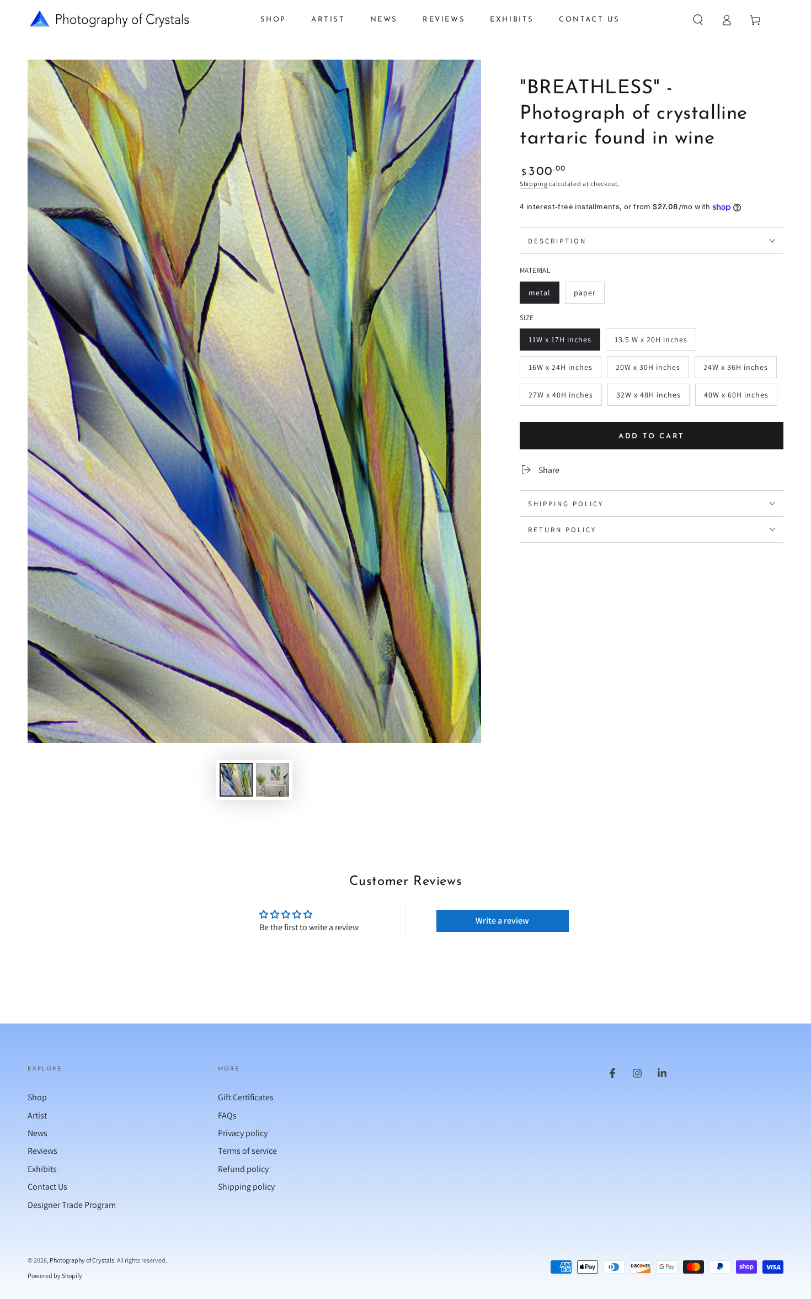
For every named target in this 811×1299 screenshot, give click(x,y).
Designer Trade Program (72, 1205)
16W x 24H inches (560, 370)
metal (543, 296)
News (37, 1133)
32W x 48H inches (648, 398)
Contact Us (47, 1186)
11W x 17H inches (559, 343)
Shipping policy (246, 1186)
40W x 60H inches (736, 398)
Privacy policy (243, 1133)
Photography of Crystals (82, 1260)
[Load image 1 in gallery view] (236, 780)
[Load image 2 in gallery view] (272, 780)
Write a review (502, 920)
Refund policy (243, 1169)
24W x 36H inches (735, 370)
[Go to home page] (109, 20)
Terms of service (247, 1151)
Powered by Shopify (55, 1275)
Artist (37, 1115)
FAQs (227, 1115)
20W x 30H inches (647, 370)
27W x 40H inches (560, 398)
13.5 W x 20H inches (650, 343)
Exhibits (42, 1169)
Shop (37, 1097)
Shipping (534, 183)
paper (589, 296)
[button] (698, 20)
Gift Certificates (246, 1097)
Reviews (42, 1151)
